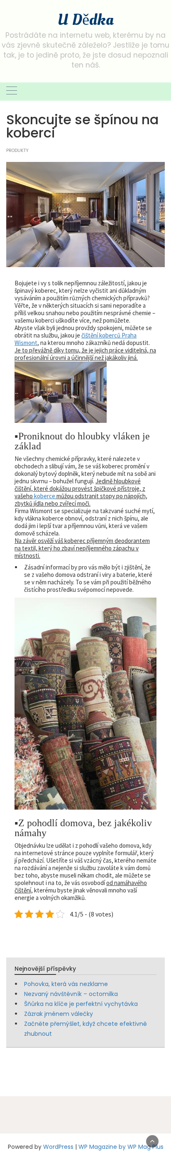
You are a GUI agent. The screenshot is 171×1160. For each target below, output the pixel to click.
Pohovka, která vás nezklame (66, 984)
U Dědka (85, 20)
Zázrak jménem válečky (58, 1014)
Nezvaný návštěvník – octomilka (71, 994)
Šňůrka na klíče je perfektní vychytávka (81, 1004)
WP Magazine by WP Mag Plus (121, 1147)
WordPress (58, 1147)
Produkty (17, 150)
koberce (44, 496)
